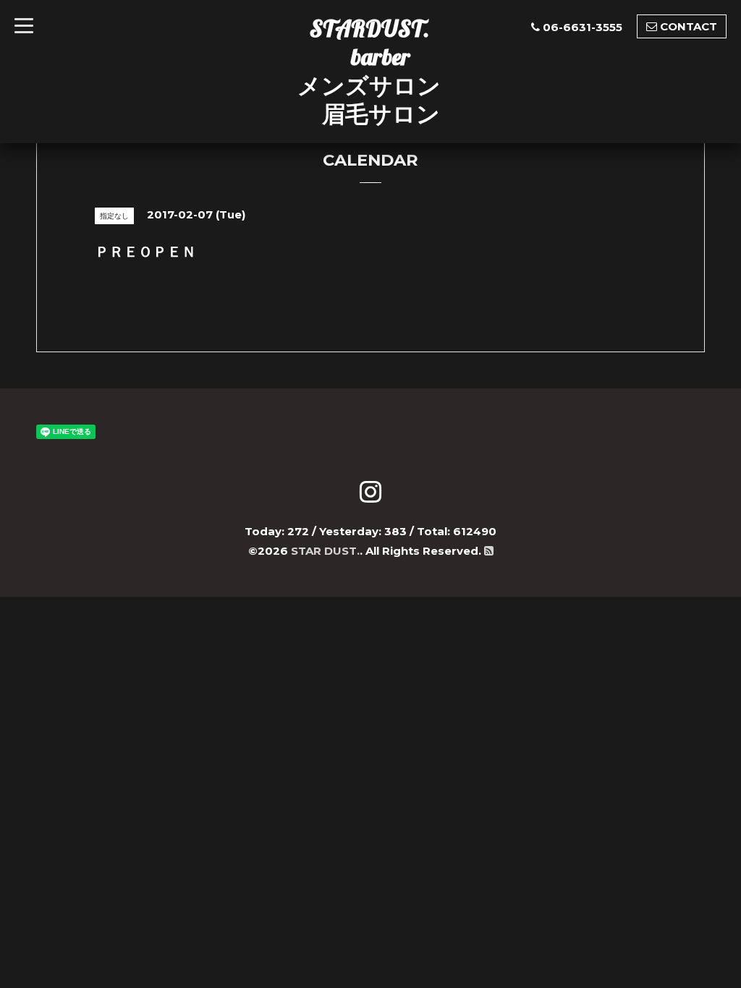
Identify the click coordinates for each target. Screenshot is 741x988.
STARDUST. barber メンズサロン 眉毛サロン (369, 71)
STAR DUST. (325, 551)
